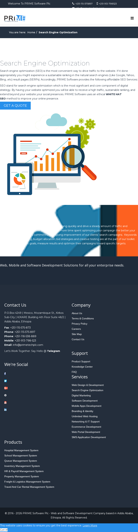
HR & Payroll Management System (24, 471)
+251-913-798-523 (25, 340)
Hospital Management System (21, 450)
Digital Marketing (81, 395)
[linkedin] (19, 409)
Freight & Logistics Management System (27, 481)
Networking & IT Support (86, 421)
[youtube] (19, 402)
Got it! (4, 529)
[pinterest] (19, 395)
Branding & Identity (82, 411)
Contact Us (78, 339)
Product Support (81, 361)
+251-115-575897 (84, 3)
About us (77, 313)
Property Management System (21, 476)
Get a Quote (15, 106)
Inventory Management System (22, 466)
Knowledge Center (82, 366)
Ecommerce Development (86, 426)
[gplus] (19, 388)
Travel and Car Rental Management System (29, 486)
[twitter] (19, 380)
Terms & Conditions (83, 318)
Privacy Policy (79, 323)
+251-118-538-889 (25, 336)
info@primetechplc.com (28, 345)
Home (31, 32)
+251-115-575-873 (20, 327)
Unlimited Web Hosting (85, 416)
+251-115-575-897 (25, 332)
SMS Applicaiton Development (89, 437)
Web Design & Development (88, 385)
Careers (76, 328)
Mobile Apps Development (86, 405)
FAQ (74, 371)
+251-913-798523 (108, 3)
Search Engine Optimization (87, 390)
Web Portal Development (86, 432)
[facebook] (19, 373)
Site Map (77, 334)
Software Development (85, 400)
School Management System (20, 455)
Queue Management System (20, 460)
